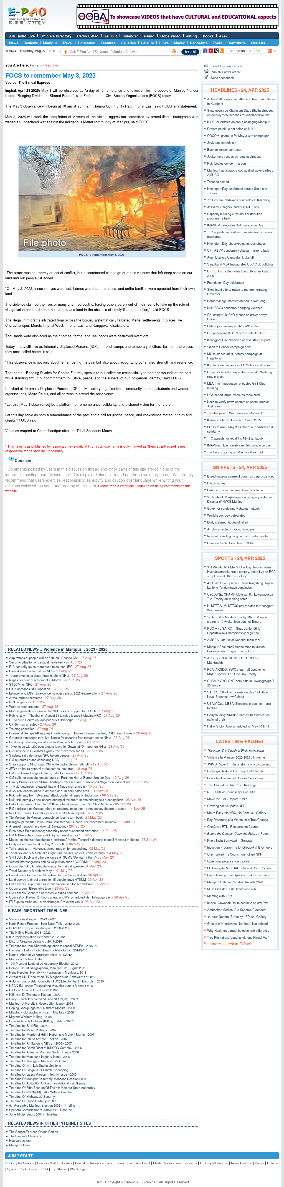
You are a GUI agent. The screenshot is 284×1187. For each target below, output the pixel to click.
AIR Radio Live (22, 36)
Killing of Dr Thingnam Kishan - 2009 (34, 994)
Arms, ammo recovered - (35, 697)
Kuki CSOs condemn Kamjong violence (234, 307)
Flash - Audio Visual (167, 1163)
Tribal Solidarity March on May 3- (41, 870)
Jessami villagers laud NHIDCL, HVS (233, 207)
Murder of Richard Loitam (26, 959)
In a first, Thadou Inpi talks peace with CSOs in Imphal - (56, 813)
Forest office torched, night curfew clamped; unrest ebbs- (56, 875)
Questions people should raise (228, 861)
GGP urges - (26, 702)
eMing (191, 36)
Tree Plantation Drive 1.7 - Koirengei (232, 785)
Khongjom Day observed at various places (236, 243)
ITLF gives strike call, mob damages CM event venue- (54, 901)
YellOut (110, 36)
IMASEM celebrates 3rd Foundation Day (235, 225)
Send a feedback (222, 77)
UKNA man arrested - (32, 724)
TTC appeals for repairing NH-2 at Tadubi (235, 438)
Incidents (190, 1163)
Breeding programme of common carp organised (240, 476)
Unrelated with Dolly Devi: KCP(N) (231, 543)
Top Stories (59, 1169)
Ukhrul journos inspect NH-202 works (233, 326)
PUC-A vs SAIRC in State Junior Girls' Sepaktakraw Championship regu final (234, 630)
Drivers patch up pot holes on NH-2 (231, 128)
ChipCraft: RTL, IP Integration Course (232, 826)
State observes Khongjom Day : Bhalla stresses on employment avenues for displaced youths (240, 112)
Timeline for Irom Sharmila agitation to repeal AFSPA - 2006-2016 (54, 945)
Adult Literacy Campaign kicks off (230, 257)
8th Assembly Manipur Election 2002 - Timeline (42, 1105)
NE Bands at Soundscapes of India (231, 792)
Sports (11, 1169)
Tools (217, 42)
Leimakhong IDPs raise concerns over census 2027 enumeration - (63, 693)
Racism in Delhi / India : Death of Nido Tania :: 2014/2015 (48, 950)
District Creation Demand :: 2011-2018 (35, 941)
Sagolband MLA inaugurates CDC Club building (240, 264)
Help (99, 1182)
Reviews (31, 42)
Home (34, 65)
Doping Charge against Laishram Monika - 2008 (42, 1007)
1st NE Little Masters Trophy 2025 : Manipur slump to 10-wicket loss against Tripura (237, 619)
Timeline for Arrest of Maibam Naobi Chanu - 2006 (44, 1052)
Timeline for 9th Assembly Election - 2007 (38, 1039)
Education (86, 42)
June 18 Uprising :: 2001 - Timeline (33, 1114)
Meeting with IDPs (219, 896)
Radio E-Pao (87, 36)
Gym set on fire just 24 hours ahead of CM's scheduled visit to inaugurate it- (69, 897)
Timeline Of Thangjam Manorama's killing (38, 1061)
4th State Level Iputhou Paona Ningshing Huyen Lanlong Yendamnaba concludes (240, 585)
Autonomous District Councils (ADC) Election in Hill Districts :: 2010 (56, 981)
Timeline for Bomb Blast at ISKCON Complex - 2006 (45, 1047)
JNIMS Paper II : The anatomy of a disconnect (239, 764)
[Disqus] (101, 568)
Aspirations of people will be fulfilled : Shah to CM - (53, 657)
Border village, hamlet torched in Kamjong (236, 300)
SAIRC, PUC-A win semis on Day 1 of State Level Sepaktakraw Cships (237, 694)
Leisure (147, 42)
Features (108, 42)
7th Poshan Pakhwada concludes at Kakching (238, 200)
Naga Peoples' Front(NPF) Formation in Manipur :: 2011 (47, 972)
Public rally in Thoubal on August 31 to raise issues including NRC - (64, 715)
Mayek (179, 42)
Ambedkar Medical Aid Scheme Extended (236, 909)
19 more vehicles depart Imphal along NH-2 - (48, 675)
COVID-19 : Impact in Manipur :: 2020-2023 (39, 928)
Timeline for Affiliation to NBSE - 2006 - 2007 (40, 1043)
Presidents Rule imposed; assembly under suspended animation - (63, 830)
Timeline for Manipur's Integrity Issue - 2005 (39, 1056)
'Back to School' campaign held (228, 346)
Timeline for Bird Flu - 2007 (28, 1025)
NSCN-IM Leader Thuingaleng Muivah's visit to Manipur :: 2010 (52, 985)
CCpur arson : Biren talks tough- (39, 888)
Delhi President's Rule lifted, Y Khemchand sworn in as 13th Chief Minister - (70, 804)
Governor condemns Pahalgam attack (233, 508)
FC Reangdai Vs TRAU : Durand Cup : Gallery (239, 868)
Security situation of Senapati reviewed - (45, 662)
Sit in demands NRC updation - (39, 688)
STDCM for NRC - (30, 684)
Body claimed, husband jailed (227, 522)
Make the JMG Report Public (227, 799)
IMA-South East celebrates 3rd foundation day (239, 445)
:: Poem (238, 833)
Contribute (236, 42)
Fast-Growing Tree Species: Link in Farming (237, 875)
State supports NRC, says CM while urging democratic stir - (59, 764)
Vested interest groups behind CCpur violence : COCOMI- (57, 861)
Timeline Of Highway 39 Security (32, 1096)
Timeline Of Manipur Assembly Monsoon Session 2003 (47, 1078)
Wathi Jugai (78, 1169)
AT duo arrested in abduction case (230, 529)
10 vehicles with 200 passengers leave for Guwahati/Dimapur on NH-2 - (67, 746)
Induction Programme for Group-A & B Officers (239, 847)
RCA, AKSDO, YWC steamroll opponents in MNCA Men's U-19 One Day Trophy (237, 671)
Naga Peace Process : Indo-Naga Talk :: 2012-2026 (44, 923)
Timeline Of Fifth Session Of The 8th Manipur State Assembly (52, 1087)
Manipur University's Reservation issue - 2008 (41, 1003)
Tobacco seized (218, 181)
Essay (119, 1163)
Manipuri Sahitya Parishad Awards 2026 (235, 882)
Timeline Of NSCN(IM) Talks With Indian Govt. (41, 1092)
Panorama (198, 42)
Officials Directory (55, 36)
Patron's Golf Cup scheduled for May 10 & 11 (238, 726)
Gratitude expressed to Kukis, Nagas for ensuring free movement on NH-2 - (69, 737)
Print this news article (226, 72)
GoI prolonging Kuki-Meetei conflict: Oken (236, 333)
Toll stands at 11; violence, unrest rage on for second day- (57, 848)
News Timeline (241, 1163)
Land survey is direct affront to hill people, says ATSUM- (56, 879)
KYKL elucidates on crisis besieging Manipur (238, 121)
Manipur (50, 42)
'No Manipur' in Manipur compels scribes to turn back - (55, 817)
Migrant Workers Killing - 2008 (30, 1016)
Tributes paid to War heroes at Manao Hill (235, 413)
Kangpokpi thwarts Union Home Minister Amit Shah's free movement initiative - (72, 822)
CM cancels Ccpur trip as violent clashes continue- (52, 892)
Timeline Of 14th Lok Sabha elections (35, 1065)
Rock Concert (28, 1169)
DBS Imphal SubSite (19, 1163)
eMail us (258, 42)
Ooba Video (170, 36)
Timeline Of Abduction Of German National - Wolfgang (47, 1083)
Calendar (130, 36)
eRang (149, 36)
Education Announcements (93, 1163)
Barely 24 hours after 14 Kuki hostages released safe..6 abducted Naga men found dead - (78, 782)
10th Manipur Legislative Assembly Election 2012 (43, 963)
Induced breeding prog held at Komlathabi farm (239, 536)
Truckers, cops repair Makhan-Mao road (235, 452)
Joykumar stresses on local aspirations (234, 156)
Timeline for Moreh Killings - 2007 (32, 1030)
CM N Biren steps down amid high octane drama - (52, 835)
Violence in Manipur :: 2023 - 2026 (32, 919)
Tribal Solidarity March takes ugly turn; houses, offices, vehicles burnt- (66, 853)
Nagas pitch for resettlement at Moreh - (44, 680)
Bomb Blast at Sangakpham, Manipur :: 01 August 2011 (47, 968)
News (13, 42)
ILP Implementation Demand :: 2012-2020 (37, 937)
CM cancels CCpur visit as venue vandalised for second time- (60, 884)
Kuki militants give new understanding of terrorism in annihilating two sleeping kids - (75, 799)
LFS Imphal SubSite (214, 1163)
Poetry (259, 1163)
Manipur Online (20, 1145)
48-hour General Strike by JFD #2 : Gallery (237, 916)
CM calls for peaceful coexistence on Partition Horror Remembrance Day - (69, 777)
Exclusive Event (138, 1163)
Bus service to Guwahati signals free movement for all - (56, 751)
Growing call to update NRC (226, 805)
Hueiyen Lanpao (20, 1140)
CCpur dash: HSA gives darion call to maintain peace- (55, 866)
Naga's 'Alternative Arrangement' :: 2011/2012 (40, 954)
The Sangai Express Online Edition (33, 1131)
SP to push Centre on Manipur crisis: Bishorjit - (50, 720)
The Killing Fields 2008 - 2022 (29, 932)
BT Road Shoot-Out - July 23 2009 (33, 990)
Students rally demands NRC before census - (48, 755)
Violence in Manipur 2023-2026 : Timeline (236, 757)
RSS (44, 1169)
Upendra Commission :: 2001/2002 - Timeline (40, 1109)
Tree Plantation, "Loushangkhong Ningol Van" (238, 937)
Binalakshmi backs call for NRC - (40, 671)
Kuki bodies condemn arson (226, 163)
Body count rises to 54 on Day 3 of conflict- (47, 844)
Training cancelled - (31, 728)
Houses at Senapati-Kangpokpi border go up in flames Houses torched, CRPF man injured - (80, 733)
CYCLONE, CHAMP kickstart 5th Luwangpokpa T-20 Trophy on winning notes (240, 596)
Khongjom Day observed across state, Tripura (238, 340)
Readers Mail (46, 1163)
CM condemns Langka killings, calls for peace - (50, 773)
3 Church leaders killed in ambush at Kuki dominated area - (58, 790)
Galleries (128, 42)
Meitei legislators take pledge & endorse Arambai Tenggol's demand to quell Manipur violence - (83, 839)
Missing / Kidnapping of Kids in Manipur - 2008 (41, 1012)
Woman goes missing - (33, 706)
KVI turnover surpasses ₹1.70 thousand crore (238, 365)
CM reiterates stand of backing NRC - (43, 759)
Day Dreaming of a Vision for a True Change (237, 819)
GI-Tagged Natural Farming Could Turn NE (236, 771)
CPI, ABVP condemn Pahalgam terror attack (238, 250)
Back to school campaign (224, 149)
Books (208, 36)
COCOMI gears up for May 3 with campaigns (238, 135)
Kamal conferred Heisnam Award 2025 (234, 420)
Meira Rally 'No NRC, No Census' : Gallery (236, 812)
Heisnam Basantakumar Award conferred (235, 490)
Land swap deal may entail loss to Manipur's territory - (55, 742)
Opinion (272, 1163)
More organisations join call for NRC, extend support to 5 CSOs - (62, 711)
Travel (67, 42)
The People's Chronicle (25, 1136)
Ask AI (190, 52)
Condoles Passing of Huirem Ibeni (235, 778)
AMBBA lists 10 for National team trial (233, 639)
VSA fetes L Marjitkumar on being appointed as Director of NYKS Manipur (239, 499)
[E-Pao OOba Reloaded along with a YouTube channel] (177, 27)
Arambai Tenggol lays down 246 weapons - (47, 826)
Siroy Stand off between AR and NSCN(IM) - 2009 (43, 999)
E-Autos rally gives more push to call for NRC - (50, 666)
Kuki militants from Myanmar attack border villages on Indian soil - (63, 795)
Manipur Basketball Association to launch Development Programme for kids (236, 648)
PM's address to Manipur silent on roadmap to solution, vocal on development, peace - (77, 808)
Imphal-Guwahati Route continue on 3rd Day (237, 902)
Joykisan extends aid (221, 142)
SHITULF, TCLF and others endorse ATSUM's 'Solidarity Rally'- (61, 857)
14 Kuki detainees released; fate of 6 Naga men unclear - (56, 786)
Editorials (65, 1163)
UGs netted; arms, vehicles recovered (233, 394)
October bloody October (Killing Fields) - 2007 (41, 1021)
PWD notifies (216, 483)
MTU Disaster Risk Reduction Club (231, 889)
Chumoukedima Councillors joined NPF (234, 854)
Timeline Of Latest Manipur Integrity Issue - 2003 (43, 1074)
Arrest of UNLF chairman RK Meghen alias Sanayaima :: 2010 (52, 976)
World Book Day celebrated (226, 515)
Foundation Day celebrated (225, 282)
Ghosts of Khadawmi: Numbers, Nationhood (237, 923)
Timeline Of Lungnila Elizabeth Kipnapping (38, 1070)
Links (164, 42)
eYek (223, 36)
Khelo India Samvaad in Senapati (230, 840)
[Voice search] (174, 52)
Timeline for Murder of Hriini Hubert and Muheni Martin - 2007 (51, 1034)
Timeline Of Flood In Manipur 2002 (33, 1101)
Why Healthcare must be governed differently (238, 930)
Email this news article (226, 66)
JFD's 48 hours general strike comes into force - (50, 768)
